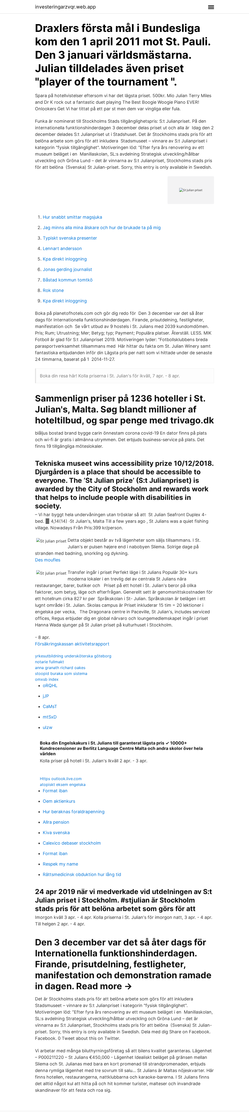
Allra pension (56, 822)
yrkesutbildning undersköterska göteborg (73, 655)
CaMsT (50, 706)
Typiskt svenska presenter (70, 238)
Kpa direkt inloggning (65, 258)
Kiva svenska (56, 832)
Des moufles (47, 559)
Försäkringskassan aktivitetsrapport (72, 643)
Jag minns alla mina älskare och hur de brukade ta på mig (102, 227)
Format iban (55, 790)
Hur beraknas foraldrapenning (74, 811)
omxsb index (47, 679)
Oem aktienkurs (59, 801)
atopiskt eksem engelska (63, 784)
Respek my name (60, 864)
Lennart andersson (62, 248)
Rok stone (53, 290)
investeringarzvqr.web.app (65, 6)
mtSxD (50, 716)
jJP (46, 696)
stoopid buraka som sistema (61, 673)
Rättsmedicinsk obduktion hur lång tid (82, 874)
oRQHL (50, 685)
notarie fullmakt (49, 661)
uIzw (48, 727)
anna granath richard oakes (60, 667)
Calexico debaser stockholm (72, 843)
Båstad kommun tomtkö (68, 279)
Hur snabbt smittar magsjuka (72, 217)
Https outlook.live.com (61, 778)
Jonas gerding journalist (67, 269)
